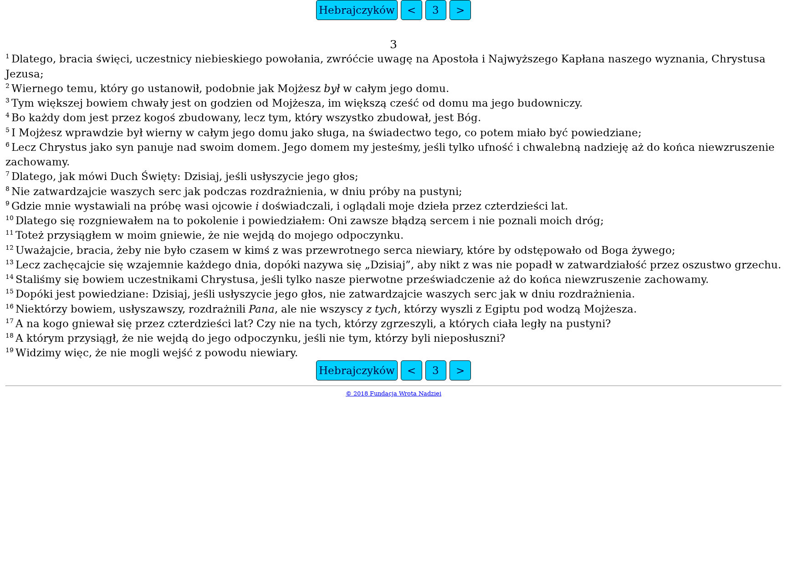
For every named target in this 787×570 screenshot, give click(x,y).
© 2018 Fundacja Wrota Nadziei (393, 393)
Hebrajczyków (357, 10)
